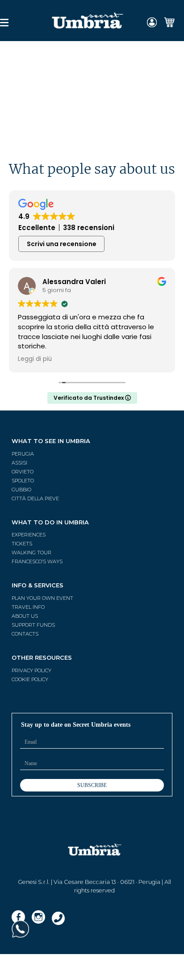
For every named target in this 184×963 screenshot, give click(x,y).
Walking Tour (31, 552)
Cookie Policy (30, 679)
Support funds (33, 625)
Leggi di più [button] (35, 359)
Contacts (25, 634)
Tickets (22, 543)
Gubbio (21, 489)
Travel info (28, 607)
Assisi (19, 463)
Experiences (29, 535)
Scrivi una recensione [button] (61, 243)
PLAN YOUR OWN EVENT (42, 598)
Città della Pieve (35, 498)
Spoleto (23, 480)
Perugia (23, 454)
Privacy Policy (31, 670)
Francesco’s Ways (37, 561)
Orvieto (22, 472)
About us (25, 616)
